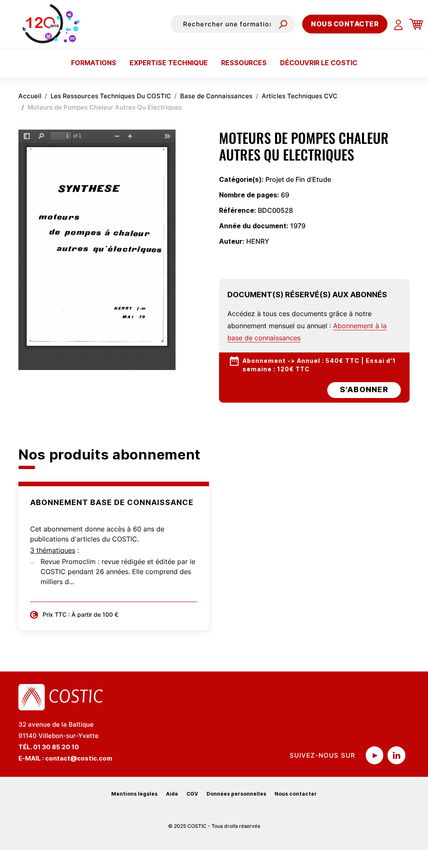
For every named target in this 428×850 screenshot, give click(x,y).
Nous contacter (345, 24)
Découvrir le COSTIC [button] (318, 63)
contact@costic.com (78, 758)
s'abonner (364, 389)
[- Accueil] (53, 24)
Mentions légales (134, 794)
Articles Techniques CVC (299, 96)
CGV (192, 794)
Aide (172, 794)
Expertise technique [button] (169, 63)
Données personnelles (236, 794)
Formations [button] (93, 63)
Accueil (29, 96)
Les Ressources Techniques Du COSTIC (111, 96)
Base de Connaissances (216, 96)
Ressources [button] (244, 63)
